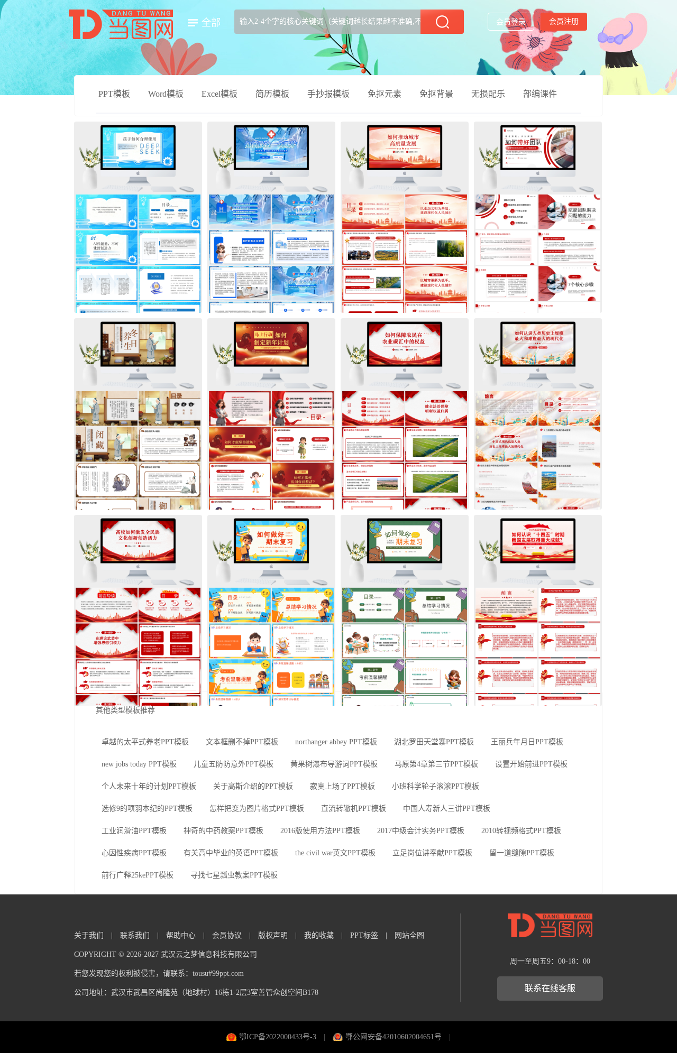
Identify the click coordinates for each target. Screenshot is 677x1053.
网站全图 (409, 935)
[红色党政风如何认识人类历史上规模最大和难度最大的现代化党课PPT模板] (538, 414)
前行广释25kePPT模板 (137, 875)
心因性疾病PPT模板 (134, 853)
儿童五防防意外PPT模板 (233, 764)
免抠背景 (436, 93)
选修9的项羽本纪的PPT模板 (147, 808)
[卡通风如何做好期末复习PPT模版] (271, 610)
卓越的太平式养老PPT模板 (145, 742)
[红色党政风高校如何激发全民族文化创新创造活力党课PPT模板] (138, 610)
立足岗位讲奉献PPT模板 (432, 853)
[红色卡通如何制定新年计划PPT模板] (271, 414)
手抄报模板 (328, 93)
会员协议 (227, 935)
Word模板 (166, 93)
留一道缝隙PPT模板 (521, 853)
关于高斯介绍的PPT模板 (253, 786)
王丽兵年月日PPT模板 (527, 742)
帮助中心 (181, 935)
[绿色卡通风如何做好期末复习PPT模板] (405, 610)
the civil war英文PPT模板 (335, 853)
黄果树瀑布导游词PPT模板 (334, 764)
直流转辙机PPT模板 (353, 808)
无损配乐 (488, 93)
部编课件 (540, 93)
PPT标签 (364, 935)
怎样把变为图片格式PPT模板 (256, 808)
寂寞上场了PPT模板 (342, 786)
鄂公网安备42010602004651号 (393, 1037)
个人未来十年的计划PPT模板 (149, 786)
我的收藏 (319, 935)
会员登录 (511, 22)
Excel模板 (219, 93)
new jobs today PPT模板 (139, 764)
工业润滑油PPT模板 (134, 831)
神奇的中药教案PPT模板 (223, 831)
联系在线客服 (550, 988)
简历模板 (272, 93)
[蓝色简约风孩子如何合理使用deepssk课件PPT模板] (138, 217)
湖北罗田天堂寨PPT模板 (434, 742)
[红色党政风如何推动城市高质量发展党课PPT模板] (405, 217)
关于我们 (89, 935)
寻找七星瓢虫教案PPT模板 (234, 875)
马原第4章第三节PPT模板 (436, 764)
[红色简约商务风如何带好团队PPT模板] (538, 217)
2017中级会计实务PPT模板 (420, 831)
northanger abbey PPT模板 (336, 742)
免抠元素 (384, 93)
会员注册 (564, 21)
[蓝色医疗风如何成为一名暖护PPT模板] (271, 217)
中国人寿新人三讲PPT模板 (446, 808)
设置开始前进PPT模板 (531, 764)
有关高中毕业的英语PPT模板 (231, 853)
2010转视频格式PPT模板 (521, 831)
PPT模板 (114, 93)
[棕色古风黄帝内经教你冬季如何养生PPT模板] (138, 414)
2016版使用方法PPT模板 (320, 831)
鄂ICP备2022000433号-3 (277, 1037)
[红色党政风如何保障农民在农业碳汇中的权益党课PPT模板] (405, 414)
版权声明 (273, 935)
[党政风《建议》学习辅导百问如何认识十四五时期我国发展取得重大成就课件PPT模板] (538, 610)
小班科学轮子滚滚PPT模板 (435, 786)
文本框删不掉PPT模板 (242, 742)
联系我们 (135, 935)
